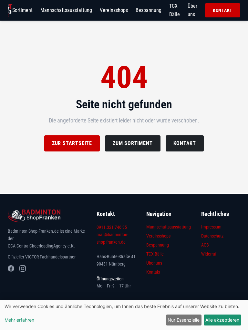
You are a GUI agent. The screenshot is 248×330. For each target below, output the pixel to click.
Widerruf (208, 254)
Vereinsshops (114, 10)
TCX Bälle (174, 10)
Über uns (192, 10)
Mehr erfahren (19, 320)
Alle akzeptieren (222, 320)
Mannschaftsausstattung (66, 10)
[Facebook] (11, 268)
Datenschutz (212, 235)
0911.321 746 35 (112, 227)
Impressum (211, 226)
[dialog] (124, 315)
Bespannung (148, 10)
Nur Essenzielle (184, 320)
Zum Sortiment (132, 143)
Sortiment (22, 10)
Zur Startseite (72, 143)
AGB (205, 245)
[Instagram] (22, 268)
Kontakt (222, 10)
